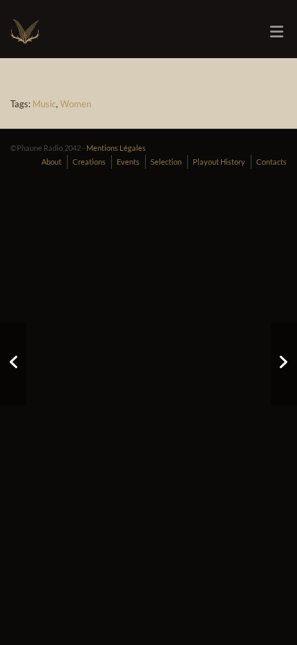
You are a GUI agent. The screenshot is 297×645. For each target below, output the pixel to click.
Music (44, 103)
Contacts (271, 161)
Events (128, 161)
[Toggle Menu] (277, 32)
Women (75, 103)
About (51, 161)
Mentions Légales (116, 147)
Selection (166, 161)
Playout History (219, 161)
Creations (89, 161)
